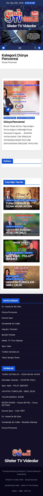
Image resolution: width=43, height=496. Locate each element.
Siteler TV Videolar (21, 26)
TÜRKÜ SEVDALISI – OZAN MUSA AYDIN (19, 205)
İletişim (14, 491)
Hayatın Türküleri (12, 276)
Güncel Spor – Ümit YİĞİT (13, 411)
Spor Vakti (28, 253)
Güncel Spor (7, 318)
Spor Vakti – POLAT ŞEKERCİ (18, 257)
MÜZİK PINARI (8, 335)
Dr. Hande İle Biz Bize (11, 306)
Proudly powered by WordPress (14, 471)
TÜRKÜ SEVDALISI (30, 200)
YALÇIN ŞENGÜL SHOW (13, 397)
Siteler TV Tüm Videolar (26, 118)
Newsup (35, 471)
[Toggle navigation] (19, 47)
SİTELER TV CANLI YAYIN (14, 480)
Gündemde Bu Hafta (11, 323)
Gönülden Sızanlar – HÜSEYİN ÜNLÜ (19, 231)
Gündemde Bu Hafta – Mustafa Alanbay (19, 422)
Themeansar (21, 474)
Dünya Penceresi (9, 118)
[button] (35, 48)
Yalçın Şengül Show (11, 357)
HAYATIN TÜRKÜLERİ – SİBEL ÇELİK (21, 283)
